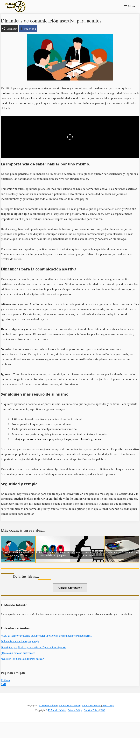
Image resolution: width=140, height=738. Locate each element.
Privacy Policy (75, 710)
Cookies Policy (91, 710)
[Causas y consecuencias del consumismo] (87, 539)
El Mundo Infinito (48, 705)
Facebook (30, 29)
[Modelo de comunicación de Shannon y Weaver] (18, 539)
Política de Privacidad (69, 705)
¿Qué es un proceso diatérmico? (18, 653)
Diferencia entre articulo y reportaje (20, 641)
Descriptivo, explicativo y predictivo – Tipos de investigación (33, 647)
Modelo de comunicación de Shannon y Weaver (18, 554)
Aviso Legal (108, 705)
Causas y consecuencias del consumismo (87, 554)
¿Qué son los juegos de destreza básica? (22, 658)
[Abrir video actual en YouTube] (70, 137)
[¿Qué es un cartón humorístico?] (122, 539)
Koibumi (5, 680)
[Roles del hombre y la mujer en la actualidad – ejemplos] (53, 539)
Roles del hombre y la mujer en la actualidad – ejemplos (52, 554)
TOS (103, 710)
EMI (3, 684)
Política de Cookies (91, 705)
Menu (131, 6)
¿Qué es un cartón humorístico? (122, 552)
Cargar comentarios (70, 587)
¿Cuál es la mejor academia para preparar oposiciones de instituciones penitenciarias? (46, 635)
